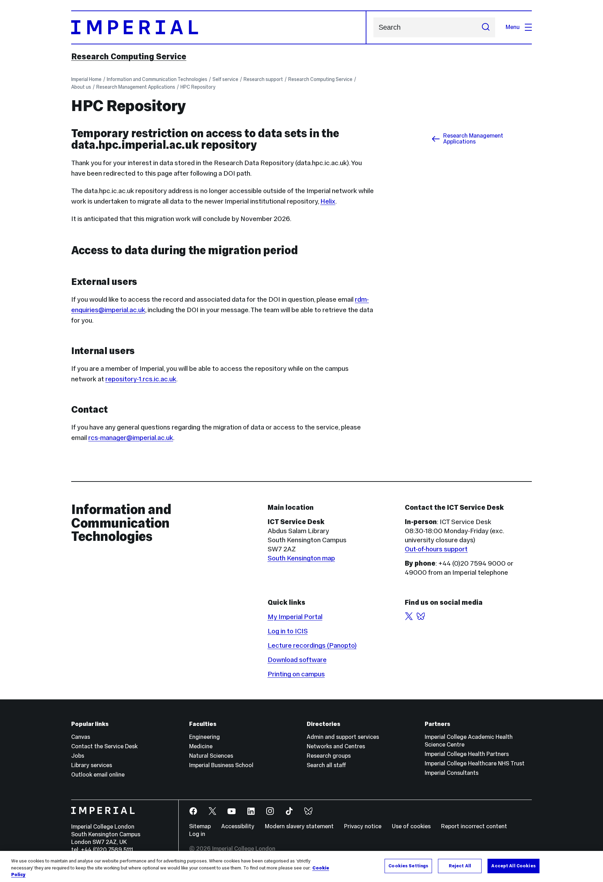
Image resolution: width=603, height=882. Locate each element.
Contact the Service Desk (104, 746)
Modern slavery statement (299, 826)
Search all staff (326, 765)
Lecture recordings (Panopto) (312, 645)
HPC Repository (197, 87)
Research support (263, 79)
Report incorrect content (474, 826)
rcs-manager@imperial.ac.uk (130, 437)
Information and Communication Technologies (157, 79)
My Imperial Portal (295, 616)
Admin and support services (343, 737)
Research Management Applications (135, 87)
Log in (197, 834)
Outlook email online (98, 774)
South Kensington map (301, 558)
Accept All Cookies (513, 865)
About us (81, 87)
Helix (327, 201)
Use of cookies (411, 826)
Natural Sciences (211, 755)
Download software (297, 659)
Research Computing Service (128, 56)
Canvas (80, 737)
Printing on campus (296, 674)
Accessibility (237, 826)
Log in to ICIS (288, 631)
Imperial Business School (221, 765)
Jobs (77, 755)
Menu (513, 27)
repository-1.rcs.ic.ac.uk (140, 379)
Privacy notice (362, 826)
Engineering (204, 737)
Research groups (329, 755)
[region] (301, 866)
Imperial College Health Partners (467, 754)
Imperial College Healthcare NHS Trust (474, 763)
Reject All (460, 865)
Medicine (201, 746)
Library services (91, 765)
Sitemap (200, 826)
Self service (225, 79)
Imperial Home (86, 79)
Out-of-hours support (436, 549)
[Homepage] (218, 27)
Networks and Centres (336, 746)
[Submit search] (485, 27)
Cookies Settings (408, 865)
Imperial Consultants (451, 773)
